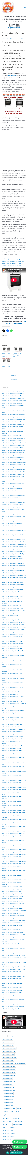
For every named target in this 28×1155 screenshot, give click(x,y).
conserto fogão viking (8, 1105)
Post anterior (14, 375)
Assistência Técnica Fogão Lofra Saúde (11, 605)
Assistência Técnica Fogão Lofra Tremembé (13, 584)
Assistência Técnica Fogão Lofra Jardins (12, 750)
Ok (7, 1152)
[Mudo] (22, 1027)
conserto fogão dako (8, 1063)
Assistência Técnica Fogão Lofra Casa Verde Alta (14, 1004)
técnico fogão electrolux (8, 1136)
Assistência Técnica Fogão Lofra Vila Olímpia (13, 424)
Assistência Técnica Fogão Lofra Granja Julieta (13, 920)
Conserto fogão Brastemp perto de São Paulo (13, 261)
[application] (14, 1022)
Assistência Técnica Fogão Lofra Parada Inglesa (14, 703)
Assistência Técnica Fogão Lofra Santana (12, 613)
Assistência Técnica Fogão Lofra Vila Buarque (13, 551)
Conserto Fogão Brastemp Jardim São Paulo (6, 366)
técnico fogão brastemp (9, 1127)
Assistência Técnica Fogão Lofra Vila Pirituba (13, 398)
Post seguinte (14, 379)
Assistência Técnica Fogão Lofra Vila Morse (12, 440)
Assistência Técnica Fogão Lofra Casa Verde (13, 1006)
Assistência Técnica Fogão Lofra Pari (11, 694)
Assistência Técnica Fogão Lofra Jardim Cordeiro (14, 854)
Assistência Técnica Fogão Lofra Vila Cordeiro (13, 541)
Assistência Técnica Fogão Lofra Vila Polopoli (13, 393)
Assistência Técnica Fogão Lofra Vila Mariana (13, 459)
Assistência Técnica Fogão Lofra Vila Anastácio (13, 565)
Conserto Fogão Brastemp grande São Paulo (6, 355)
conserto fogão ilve (7, 1084)
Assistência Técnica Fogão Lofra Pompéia (12, 634)
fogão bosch (13, 1115)
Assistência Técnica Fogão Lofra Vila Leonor (13, 474)
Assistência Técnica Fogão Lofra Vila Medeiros (13, 445)
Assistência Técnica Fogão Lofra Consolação (13, 932)
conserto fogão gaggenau (9, 1075)
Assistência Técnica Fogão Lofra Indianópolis (13, 903)
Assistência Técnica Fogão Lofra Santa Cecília (13, 620)
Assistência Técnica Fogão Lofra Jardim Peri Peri (14, 780)
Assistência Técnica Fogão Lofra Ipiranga (12, 898)
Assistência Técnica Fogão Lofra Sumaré (12, 598)
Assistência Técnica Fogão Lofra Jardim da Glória (14, 849)
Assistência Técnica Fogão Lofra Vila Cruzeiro (13, 539)
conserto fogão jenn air (8, 1087)
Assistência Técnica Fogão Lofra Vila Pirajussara (14, 400)
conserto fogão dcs (20, 1063)
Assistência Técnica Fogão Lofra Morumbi (12, 717)
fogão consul (16, 1118)
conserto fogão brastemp (9, 1051)
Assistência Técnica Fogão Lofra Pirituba (12, 641)
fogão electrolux (18, 1121)
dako (12, 1111)
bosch (4, 1036)
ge (10, 1124)
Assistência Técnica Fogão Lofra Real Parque (13, 629)
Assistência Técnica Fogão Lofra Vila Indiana (13, 486)
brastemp (10, 1036)
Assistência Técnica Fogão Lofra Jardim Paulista (14, 787)
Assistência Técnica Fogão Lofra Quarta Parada (14, 622)
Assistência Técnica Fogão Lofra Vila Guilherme (13, 502)
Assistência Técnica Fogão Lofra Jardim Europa (13, 833)
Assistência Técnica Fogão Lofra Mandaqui (12, 731)
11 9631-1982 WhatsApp (16, 323)
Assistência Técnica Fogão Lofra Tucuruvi (12, 582)
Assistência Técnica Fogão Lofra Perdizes (12, 646)
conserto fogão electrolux (9, 1066)
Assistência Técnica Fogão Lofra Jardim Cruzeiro (14, 852)
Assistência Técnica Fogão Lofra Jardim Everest (14, 831)
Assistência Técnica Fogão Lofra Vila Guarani (13, 507)
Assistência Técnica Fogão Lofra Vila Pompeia (13, 391)
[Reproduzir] (3, 1027)
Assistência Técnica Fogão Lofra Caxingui (12, 990)
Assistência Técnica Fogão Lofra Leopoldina (13, 738)
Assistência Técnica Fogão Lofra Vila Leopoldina (14, 471)
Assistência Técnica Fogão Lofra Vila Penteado (13, 414)
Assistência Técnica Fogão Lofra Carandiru (12, 1008)
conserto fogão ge (7, 1078)
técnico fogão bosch (18, 1124)
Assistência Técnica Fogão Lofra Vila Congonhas (14, 544)
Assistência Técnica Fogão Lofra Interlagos (12, 901)
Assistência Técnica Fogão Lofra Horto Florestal (14, 910)
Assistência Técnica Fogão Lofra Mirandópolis (13, 729)
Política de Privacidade (16, 1152)
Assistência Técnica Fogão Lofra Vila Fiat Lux (13, 521)
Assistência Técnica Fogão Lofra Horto (11, 913)
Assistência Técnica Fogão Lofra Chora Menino (13, 955)
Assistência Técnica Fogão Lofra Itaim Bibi (12, 894)
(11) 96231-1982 (14, 28)
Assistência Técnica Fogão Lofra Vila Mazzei (13, 447)
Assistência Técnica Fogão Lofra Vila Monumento (14, 443)
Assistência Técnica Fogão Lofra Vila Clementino (14, 546)
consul (19, 1108)
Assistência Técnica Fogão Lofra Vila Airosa (12, 556)
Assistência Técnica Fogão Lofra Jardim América (14, 879)
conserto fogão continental (9, 1057)
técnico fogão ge (7, 1139)
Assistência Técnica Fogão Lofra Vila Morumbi (13, 438)
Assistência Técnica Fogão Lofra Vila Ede (12, 523)
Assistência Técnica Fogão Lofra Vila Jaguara (13, 476)
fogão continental (7, 1121)
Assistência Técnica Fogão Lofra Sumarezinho (13, 596)
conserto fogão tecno (8, 1102)
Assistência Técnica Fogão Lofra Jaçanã (12, 889)
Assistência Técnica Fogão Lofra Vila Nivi (12, 435)
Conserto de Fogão (7, 38)
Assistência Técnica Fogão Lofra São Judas (12, 608)
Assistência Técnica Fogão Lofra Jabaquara (12, 891)
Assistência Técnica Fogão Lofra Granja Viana (13, 918)
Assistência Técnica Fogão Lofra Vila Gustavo (13, 495)
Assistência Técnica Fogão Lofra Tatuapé (12, 587)
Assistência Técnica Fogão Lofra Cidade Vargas (13, 937)
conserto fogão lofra (8, 1093)
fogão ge (5, 1124)
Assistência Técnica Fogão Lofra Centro (12, 987)
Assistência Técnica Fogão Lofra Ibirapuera (12, 908)
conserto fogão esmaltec (9, 1069)
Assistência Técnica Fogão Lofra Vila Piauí (12, 403)
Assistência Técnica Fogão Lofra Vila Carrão (13, 549)
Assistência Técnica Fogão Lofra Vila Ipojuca (13, 483)
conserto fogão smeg (8, 1099)
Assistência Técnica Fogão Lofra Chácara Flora (13, 976)
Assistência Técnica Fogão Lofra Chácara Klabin (14, 967)
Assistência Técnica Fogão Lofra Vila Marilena (13, 455)
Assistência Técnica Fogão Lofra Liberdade (12, 736)
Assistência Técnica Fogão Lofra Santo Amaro (13, 610)
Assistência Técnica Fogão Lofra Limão (11, 734)
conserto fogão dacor (8, 1060)
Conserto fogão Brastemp (8, 258)
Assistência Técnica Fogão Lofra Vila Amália (13, 570)
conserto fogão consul (8, 1054)
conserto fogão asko (8, 1045)
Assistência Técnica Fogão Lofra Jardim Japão (13, 812)
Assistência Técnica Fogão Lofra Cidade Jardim (13, 953)
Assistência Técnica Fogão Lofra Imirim (11, 906)
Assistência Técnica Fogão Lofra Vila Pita (12, 395)
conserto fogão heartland (9, 1081)
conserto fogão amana (8, 1042)
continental (5, 1111)
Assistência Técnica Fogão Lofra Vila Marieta (13, 457)
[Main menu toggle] (25, 7)
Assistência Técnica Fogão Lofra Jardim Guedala (14, 819)
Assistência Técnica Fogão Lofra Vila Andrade (13, 563)
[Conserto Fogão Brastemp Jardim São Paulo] (7, 361)
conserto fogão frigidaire (9, 1072)
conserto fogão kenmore (9, 1090)
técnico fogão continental (9, 1133)
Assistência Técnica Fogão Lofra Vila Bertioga (13, 553)
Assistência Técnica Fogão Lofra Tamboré (12, 589)
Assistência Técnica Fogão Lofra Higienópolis (13, 915)
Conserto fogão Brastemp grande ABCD (12, 265)
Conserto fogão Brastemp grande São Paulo (13, 263)
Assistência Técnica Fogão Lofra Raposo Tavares (14, 632)
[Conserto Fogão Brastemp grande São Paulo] (7, 350)
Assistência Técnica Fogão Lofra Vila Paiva (12, 421)
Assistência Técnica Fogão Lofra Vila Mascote (13, 450)
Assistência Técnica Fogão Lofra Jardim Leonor (13, 810)
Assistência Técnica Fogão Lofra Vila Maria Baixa (14, 462)
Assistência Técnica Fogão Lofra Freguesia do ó (14, 922)
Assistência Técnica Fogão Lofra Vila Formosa (13, 514)
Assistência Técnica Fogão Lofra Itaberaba (12, 896)
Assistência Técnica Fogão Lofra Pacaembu (13, 710)
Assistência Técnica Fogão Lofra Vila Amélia (13, 568)
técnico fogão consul (8, 1130)
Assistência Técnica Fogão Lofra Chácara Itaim (13, 969)
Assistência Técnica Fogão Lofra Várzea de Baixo (14, 575)
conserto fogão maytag (8, 1096)
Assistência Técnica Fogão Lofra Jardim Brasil (13, 863)
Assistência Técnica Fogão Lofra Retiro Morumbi (14, 627)
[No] (26, 1149)
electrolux (18, 1111)
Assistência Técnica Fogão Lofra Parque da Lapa (14, 691)
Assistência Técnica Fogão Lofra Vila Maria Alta (13, 464)
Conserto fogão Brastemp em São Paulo (12, 259)
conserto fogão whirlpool (9, 1108)
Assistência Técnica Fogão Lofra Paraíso (12, 701)
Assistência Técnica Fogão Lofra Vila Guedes (13, 504)
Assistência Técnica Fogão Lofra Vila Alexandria (14, 572)
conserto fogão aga (7, 1039)
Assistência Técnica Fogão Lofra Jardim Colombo (14, 861)
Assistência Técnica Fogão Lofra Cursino (12, 929)
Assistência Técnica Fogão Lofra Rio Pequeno (13, 624)
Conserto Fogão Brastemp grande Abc (17, 355)
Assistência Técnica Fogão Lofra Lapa (11, 748)
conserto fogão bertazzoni (9, 1048)
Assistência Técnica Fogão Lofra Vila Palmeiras (13, 419)
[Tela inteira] (24, 1027)
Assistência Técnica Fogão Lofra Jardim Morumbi (14, 789)
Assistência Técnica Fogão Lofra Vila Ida (12, 488)
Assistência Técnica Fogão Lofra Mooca (12, 724)
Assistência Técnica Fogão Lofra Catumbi (12, 992)
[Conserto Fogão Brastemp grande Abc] (18, 350)
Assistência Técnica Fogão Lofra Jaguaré (12, 886)
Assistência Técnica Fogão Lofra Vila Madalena (13, 469)
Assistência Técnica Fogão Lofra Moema (12, 726)
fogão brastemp (6, 1118)
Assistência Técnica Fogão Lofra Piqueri (12, 648)
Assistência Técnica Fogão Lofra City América (13, 934)
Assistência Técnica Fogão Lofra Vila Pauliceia (13, 417)
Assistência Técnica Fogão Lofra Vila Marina (13, 452)
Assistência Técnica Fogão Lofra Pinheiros (12, 643)
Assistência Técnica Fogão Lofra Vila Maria (12, 467)
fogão (5, 1115)
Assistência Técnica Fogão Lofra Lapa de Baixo (13, 745)
